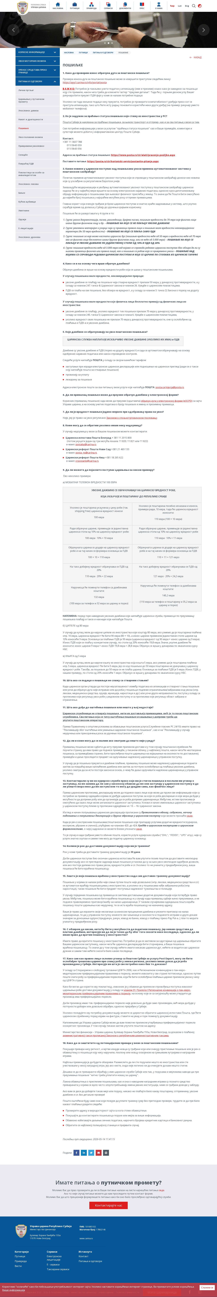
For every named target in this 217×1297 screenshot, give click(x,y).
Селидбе (23, 154)
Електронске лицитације (54, 1258)
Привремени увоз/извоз (31, 146)
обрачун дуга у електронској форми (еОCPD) (166, 400)
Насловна (69, 52)
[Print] (106, 1153)
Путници (83, 52)
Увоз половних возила (30, 137)
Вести (18, 1266)
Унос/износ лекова (28, 184)
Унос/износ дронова (29, 237)
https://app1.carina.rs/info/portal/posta (85, 82)
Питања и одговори (30, 81)
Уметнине (23, 210)
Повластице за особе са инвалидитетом (31, 174)
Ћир (172, 5)
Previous (13, 30)
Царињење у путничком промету (31, 100)
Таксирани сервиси (58, 1269)
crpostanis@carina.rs (87, 461)
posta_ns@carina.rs (86, 452)
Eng (187, 5)
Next (204, 30)
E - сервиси (53, 1264)
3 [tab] (112, 43)
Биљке (21, 192)
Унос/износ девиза (28, 110)
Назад (198, 57)
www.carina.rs (86, 1238)
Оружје (22, 219)
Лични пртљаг (26, 90)
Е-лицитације (25, 228)
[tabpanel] (108, 30)
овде (189, 815)
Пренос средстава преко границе (32, 71)
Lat (180, 5)
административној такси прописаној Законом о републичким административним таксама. (116, 1035)
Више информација (13, 1290)
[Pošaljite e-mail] (99, 1153)
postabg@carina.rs (85, 444)
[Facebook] (76, 1153)
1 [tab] (105, 43)
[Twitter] (91, 1153)
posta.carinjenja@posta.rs (169, 387)
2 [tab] (108, 43)
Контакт (83, 1256)
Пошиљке (23, 128)
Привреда (21, 1261)
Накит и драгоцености (30, 119)
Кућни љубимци (27, 201)
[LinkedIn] (84, 1153)
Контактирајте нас (108, 1205)
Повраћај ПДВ (26, 163)
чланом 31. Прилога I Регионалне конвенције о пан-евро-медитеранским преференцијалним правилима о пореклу (127, 991)
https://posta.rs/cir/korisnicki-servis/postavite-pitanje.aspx (123, 161)
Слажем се (207, 1287)
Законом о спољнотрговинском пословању (131, 417)
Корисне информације (31, 52)
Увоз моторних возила (32, 61)
